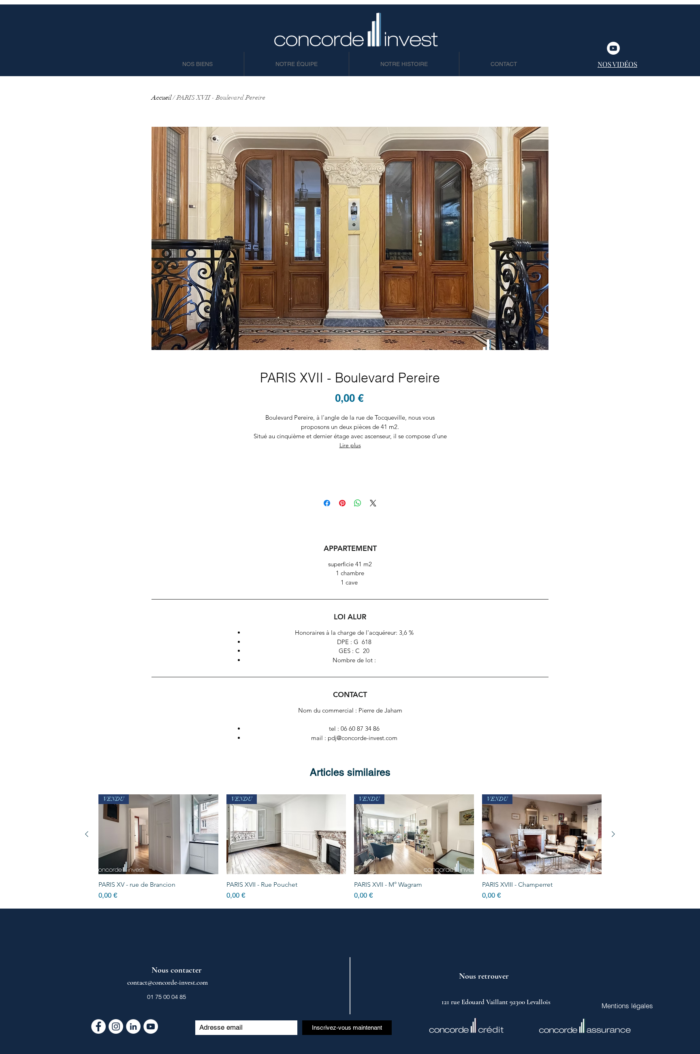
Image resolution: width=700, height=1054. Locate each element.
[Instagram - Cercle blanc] (116, 1026)
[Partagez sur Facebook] (327, 503)
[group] (350, 847)
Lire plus (350, 445)
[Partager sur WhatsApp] (358, 503)
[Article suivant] (613, 834)
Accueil (161, 98)
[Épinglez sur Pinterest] (342, 503)
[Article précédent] (87, 834)
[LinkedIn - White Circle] (133, 1026)
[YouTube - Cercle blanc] (613, 48)
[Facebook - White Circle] (98, 1026)
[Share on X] (373, 503)
